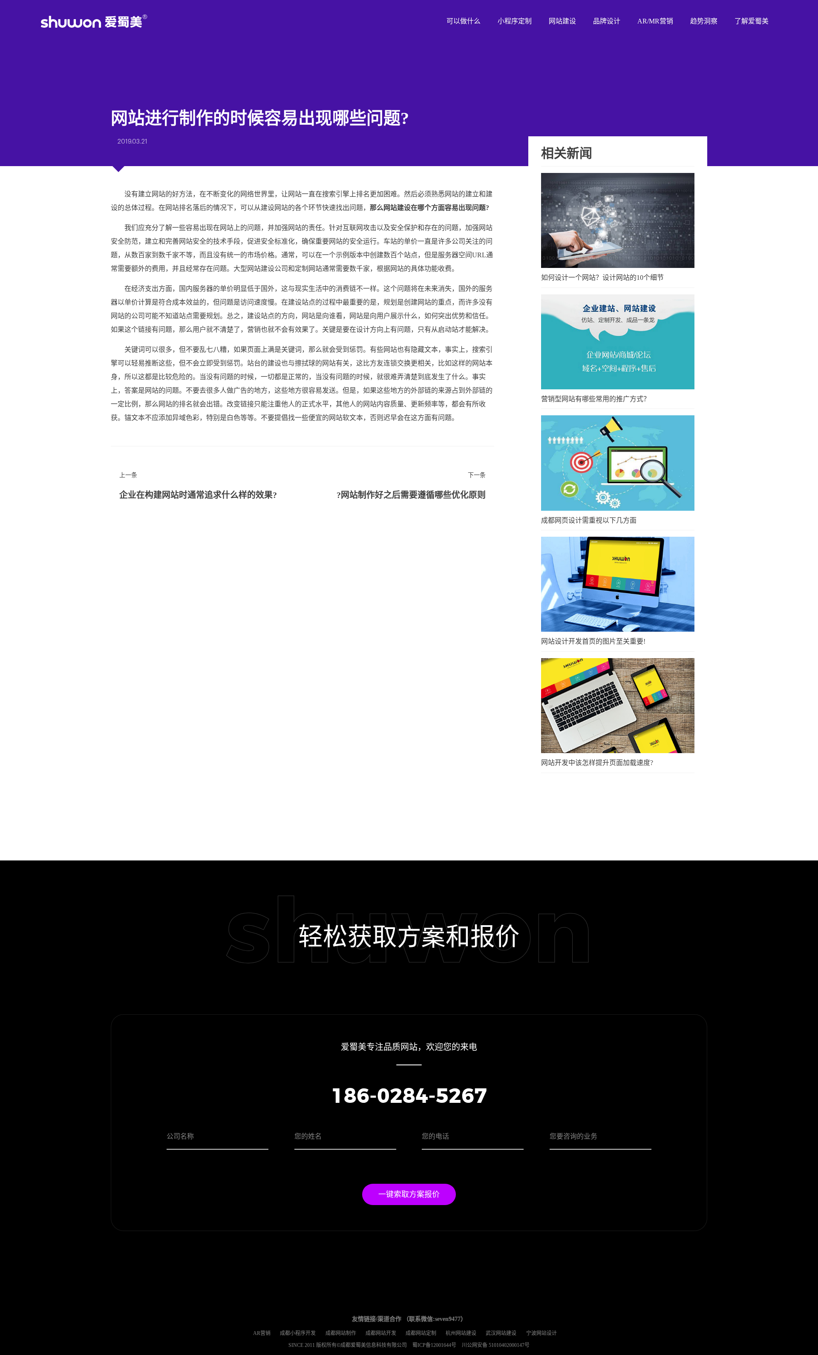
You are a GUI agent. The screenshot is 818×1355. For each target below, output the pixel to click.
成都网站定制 (421, 1333)
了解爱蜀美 (751, 21)
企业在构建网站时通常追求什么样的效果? (198, 495)
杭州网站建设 (461, 1333)
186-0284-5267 (409, 1097)
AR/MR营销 (655, 21)
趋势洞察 (703, 21)
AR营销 (262, 1333)
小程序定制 (515, 21)
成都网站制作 (340, 1333)
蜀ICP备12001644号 (435, 1345)
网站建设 (562, 21)
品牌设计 (606, 21)
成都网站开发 (381, 1333)
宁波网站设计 (541, 1333)
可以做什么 (463, 21)
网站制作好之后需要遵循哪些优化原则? (411, 495)
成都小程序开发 (298, 1333)
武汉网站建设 (501, 1333)
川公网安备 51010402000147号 (496, 1345)
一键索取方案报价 (409, 1194)
